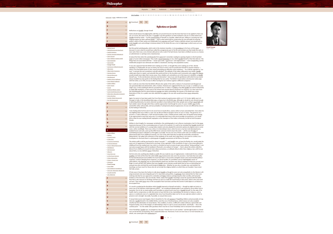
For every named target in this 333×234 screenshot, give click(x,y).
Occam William (111, 133)
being (160, 165)
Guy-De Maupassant (112, 100)
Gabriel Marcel (111, 48)
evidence (180, 48)
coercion (164, 41)
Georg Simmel (110, 56)
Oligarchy (109, 152)
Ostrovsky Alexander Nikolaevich (115, 170)
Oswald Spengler (111, 172)
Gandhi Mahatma (111, 52)
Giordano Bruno (111, 73)
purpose (172, 199)
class (194, 104)
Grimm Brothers (111, 96)
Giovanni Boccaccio (112, 75)
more (197, 48)
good (160, 59)
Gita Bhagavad (111, 77)
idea (194, 131)
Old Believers (110, 147)
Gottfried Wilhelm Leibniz (113, 90)
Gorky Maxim (110, 85)
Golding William (111, 83)
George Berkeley (111, 60)
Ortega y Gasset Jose (112, 160)
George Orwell (111, 65)
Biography (145, 9)
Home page (108, 17)
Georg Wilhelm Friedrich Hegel (115, 58)
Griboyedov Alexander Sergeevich (116, 94)
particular (178, 174)
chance (200, 73)
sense (149, 151)
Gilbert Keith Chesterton (113, 71)
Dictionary (188, 9)
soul (167, 61)
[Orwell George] (114, 4)
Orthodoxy (110, 162)
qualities (132, 156)
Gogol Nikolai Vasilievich (113, 81)
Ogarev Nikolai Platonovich (114, 145)
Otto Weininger (111, 175)
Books (153, 9)
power (153, 39)
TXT (146, 22)
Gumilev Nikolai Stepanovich (114, 98)
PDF (141, 22)
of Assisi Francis (111, 137)
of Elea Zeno (110, 139)
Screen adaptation (175, 9)
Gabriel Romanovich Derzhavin (115, 50)
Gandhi (141, 31)
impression (166, 59)
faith (198, 102)
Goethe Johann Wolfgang (113, 79)
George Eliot (110, 63)
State (164, 176)
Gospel (109, 87)
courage (159, 91)
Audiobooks (162, 9)
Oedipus (109, 135)
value (165, 93)
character (143, 161)
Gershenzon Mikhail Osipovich (115, 67)
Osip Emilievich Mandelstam (114, 168)
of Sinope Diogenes (112, 143)
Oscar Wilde (110, 166)
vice (155, 100)
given (194, 73)
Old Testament (111, 150)
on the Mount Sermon (113, 156)
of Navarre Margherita (113, 141)
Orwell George (111, 164)
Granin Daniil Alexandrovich (114, 92)
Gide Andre (110, 69)
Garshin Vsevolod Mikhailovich (115, 54)
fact (178, 136)
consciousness (155, 37)
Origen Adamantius (112, 158)
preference (151, 213)
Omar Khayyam (111, 154)
